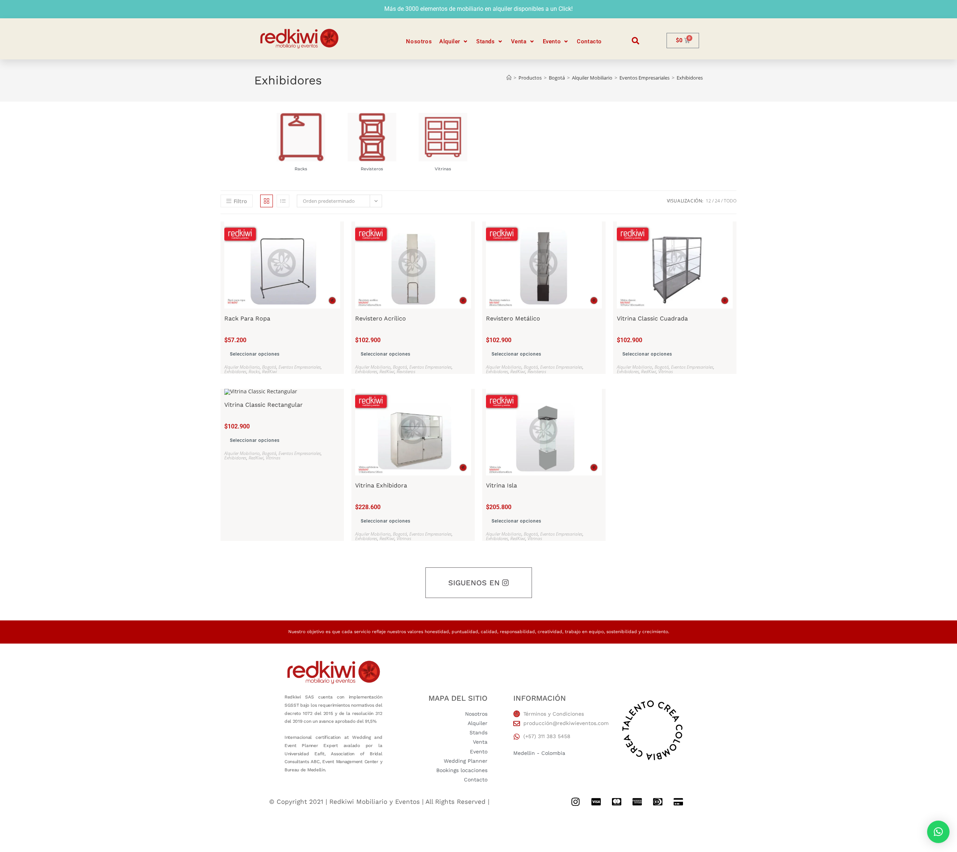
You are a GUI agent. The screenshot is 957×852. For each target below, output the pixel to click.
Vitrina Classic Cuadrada (652, 318)
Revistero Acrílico (380, 318)
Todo (730, 201)
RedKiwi (269, 371)
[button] (454, 42)
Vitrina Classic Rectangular (263, 405)
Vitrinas (443, 168)
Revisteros (372, 168)
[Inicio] (509, 77)
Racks (301, 168)
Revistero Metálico (513, 318)
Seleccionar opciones (255, 354)
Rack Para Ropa (247, 318)
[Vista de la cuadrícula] (266, 201)
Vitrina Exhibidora (381, 485)
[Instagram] (575, 801)
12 (708, 201)
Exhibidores (690, 77)
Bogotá (269, 367)
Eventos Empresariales (300, 367)
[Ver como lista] (283, 201)
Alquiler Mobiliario (242, 367)
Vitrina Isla (501, 485)
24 (717, 201)
